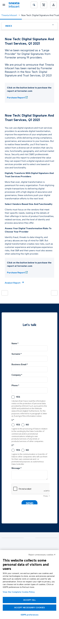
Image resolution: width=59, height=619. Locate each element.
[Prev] (4, 293)
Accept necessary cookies (29, 607)
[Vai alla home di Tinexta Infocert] (14, 5)
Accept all (29, 600)
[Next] (54, 293)
